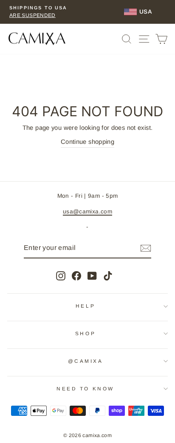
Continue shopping (87, 141)
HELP (85, 305)
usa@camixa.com (87, 211)
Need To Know (85, 388)
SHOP (85, 333)
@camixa (85, 361)
